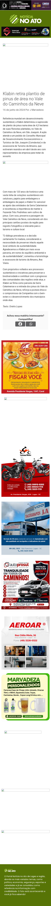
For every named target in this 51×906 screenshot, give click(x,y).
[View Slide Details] (25, 5)
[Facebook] (20, 323)
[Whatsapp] (31, 323)
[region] (25, 5)
